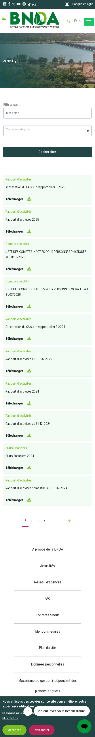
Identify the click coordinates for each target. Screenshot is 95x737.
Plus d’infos (10, 718)
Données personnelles (47, 664)
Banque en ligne (82, 4)
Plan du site (47, 648)
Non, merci (42, 730)
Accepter (14, 730)
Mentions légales (47, 632)
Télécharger (15, 199)
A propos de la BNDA (47, 549)
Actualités (47, 566)
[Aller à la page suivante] (60, 520)
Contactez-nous (47, 615)
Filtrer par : (11, 105)
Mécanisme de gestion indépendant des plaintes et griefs (47, 686)
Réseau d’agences (47, 582)
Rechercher (47, 152)
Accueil (8, 61)
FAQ (47, 599)
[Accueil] (35, 21)
